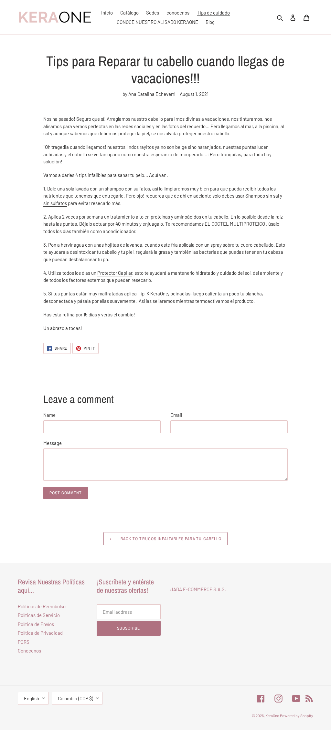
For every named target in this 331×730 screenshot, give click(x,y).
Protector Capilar (114, 273)
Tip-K (143, 293)
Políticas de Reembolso (42, 606)
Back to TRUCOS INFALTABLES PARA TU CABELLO (170, 538)
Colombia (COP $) (75, 698)
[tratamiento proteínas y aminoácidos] (265, 224)
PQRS (23, 642)
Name (49, 415)
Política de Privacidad (40, 633)
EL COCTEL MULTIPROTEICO (235, 224)
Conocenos (29, 650)
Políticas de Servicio (39, 615)
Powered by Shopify (296, 715)
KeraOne (272, 715)
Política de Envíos (36, 624)
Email (176, 415)
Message (52, 443)
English (31, 698)
